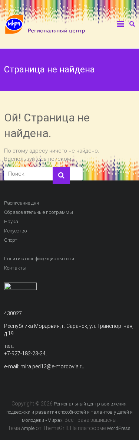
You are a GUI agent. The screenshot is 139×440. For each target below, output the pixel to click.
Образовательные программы (38, 212)
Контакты (15, 268)
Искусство (15, 231)
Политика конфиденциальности (39, 258)
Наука (11, 221)
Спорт (10, 240)
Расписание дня (21, 203)
